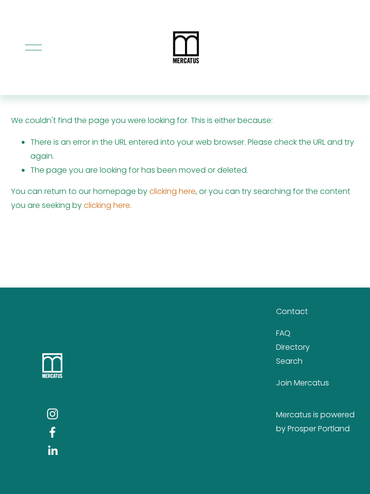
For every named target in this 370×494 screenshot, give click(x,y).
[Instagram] (52, 414)
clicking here (172, 191)
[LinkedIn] (52, 450)
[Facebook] (52, 432)
